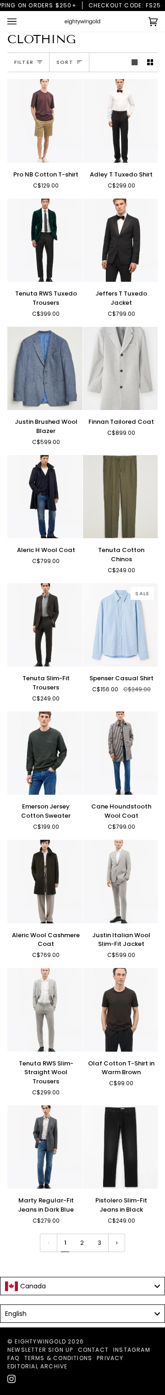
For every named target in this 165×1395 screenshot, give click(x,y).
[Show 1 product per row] (134, 62)
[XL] (44, 121)
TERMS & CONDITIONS (58, 1358)
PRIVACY (110, 1358)
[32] (44, 1147)
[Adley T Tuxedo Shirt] (120, 121)
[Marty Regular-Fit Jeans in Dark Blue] (44, 1147)
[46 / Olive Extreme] (44, 881)
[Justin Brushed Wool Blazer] (44, 368)
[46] (44, 368)
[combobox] (82, 1286)
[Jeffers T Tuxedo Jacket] (120, 240)
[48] (120, 240)
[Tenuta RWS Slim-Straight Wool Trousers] (44, 1010)
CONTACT (93, 1350)
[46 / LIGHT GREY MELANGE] (44, 1010)
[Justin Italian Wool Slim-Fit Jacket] (120, 881)
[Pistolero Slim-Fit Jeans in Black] (120, 1147)
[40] (120, 121)
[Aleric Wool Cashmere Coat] (44, 881)
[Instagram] (11, 1379)
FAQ (13, 1358)
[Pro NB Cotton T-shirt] (44, 121)
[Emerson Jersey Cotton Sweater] (44, 753)
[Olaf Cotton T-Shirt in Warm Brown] (120, 1010)
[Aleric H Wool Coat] (44, 497)
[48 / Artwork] (120, 753)
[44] (44, 240)
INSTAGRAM (131, 1350)
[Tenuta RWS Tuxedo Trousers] (44, 240)
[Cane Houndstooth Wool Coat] (120, 753)
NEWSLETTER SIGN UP (40, 1350)
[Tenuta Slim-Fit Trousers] (44, 625)
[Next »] (117, 1243)
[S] (44, 753)
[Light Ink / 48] (44, 497)
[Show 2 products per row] (150, 62)
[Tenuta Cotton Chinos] (120, 497)
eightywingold (40, 1341)
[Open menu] (21, 21)
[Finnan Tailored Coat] (120, 368)
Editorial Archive (37, 1366)
